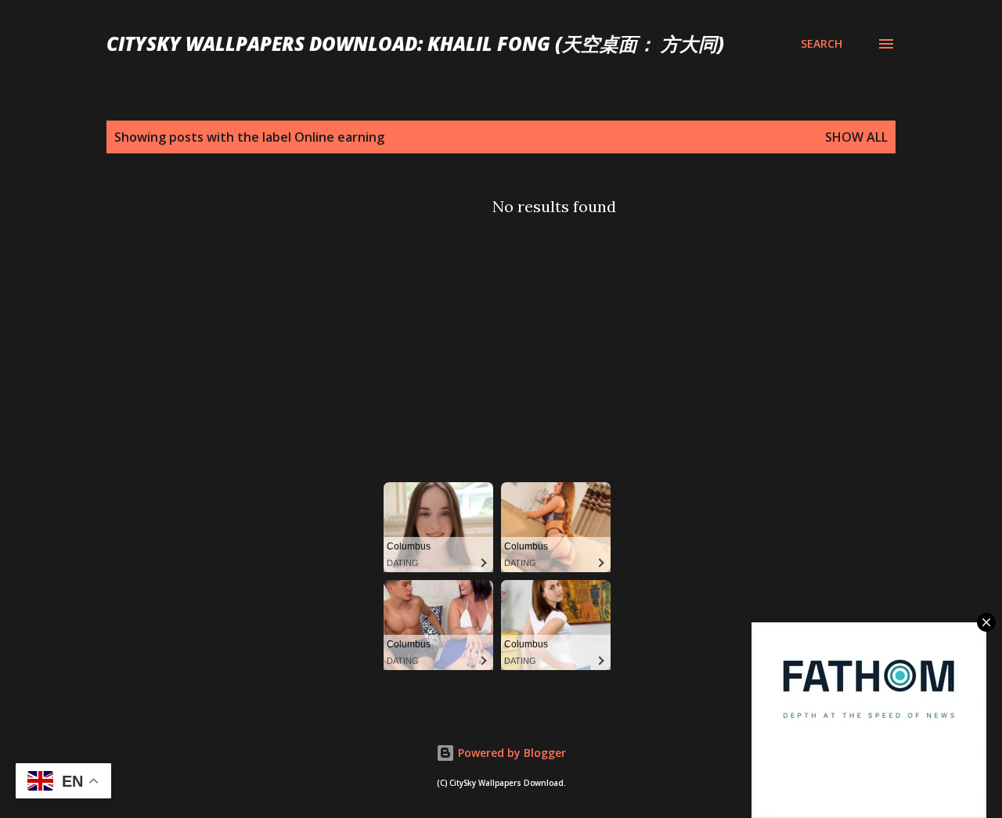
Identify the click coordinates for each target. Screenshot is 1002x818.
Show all (856, 137)
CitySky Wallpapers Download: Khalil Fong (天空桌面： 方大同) (415, 43)
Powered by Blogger (510, 752)
